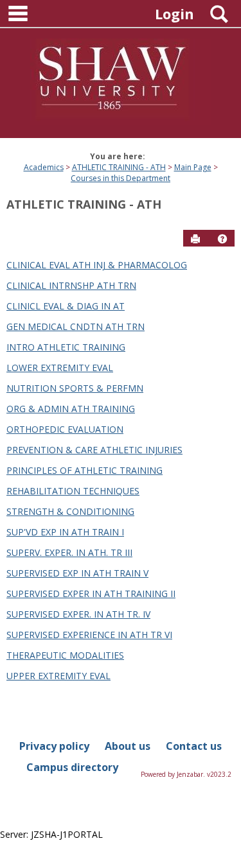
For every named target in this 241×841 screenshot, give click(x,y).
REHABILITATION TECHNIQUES (72, 491)
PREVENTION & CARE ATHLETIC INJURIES (94, 450)
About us (127, 746)
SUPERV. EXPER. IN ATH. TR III (69, 552)
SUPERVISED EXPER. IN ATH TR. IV (78, 614)
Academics (44, 167)
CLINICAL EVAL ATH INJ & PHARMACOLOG (96, 265)
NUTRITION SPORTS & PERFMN (74, 388)
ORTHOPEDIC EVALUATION (64, 429)
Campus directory (72, 767)
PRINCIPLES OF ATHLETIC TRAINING (84, 470)
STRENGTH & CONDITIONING (70, 511)
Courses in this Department (120, 178)
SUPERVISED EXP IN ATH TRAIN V (77, 573)
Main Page (192, 167)
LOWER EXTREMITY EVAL (59, 367)
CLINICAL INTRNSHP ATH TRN (71, 285)
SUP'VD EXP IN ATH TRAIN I (65, 532)
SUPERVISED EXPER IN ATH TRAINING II (90, 593)
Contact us (194, 746)
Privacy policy (54, 746)
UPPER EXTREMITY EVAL (58, 676)
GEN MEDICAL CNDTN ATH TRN (75, 326)
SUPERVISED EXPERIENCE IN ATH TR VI (89, 635)
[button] (222, 238)
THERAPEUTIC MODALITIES (65, 655)
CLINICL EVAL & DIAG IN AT (65, 306)
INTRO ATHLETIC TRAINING (65, 347)
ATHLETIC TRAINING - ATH (119, 167)
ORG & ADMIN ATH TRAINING (70, 409)
